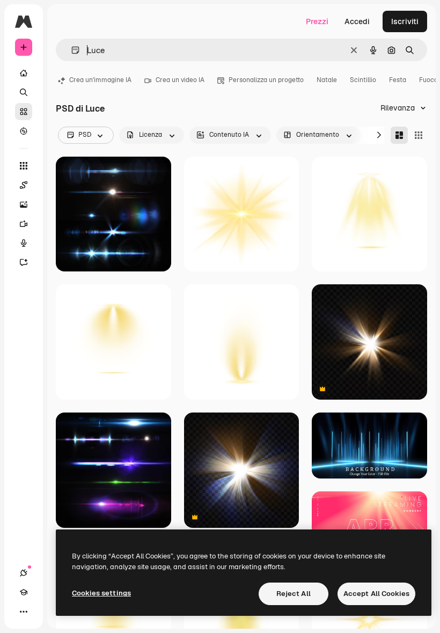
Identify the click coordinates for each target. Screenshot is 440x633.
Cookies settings (101, 593)
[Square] (418, 135)
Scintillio (363, 80)
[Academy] (23, 592)
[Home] (23, 73)
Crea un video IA (180, 80)
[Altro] (23, 611)
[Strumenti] (23, 165)
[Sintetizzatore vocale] (23, 243)
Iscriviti (405, 21)
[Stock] (23, 111)
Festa (397, 80)
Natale (327, 80)
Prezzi (317, 21)
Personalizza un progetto (266, 80)
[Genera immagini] (23, 204)
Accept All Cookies (376, 593)
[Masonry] (399, 135)
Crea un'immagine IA (100, 80)
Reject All (293, 593)
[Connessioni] (23, 573)
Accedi (357, 21)
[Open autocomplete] (71, 50)
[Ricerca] (23, 92)
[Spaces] (23, 185)
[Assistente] (23, 262)
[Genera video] (23, 223)
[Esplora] (23, 130)
